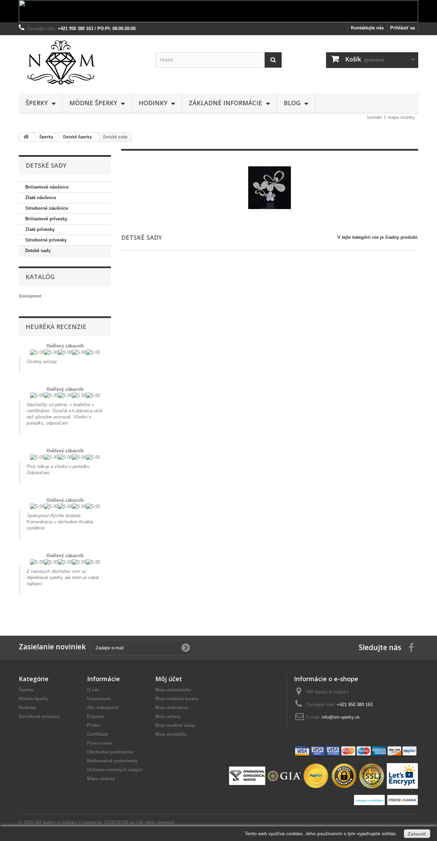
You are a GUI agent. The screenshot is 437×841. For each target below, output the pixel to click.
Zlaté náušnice (40, 197)
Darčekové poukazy (39, 716)
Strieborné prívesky (46, 240)
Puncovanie (99, 743)
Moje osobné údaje (175, 725)
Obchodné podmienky (110, 752)
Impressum (99, 698)
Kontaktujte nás (367, 27)
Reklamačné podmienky (112, 760)
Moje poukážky (171, 734)
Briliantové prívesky (46, 218)
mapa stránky (401, 117)
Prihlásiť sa (402, 27)
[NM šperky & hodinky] (82, 62)
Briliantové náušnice (47, 187)
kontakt (374, 117)
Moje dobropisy (171, 707)
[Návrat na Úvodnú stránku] (25, 137)
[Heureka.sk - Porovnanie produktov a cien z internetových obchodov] (370, 799)
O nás (93, 689)
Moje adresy (168, 716)
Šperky (37, 103)
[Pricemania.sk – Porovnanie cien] (402, 799)
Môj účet (168, 679)
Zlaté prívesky (40, 229)
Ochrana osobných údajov (115, 769)
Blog (292, 103)
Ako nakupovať (103, 707)
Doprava (95, 716)
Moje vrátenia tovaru (176, 698)
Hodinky (153, 103)
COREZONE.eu (119, 822)
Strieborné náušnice (46, 208)
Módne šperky (93, 103)
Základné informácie (225, 103)
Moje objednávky (173, 689)
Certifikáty (97, 734)
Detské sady (38, 250)
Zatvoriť (417, 834)
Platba (93, 725)
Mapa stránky (101, 778)
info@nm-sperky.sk (341, 717)
